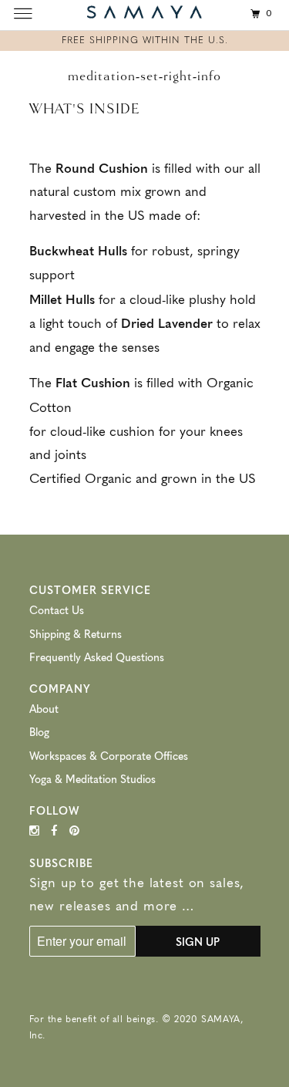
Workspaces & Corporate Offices (108, 755)
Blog (39, 731)
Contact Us (56, 609)
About (44, 708)
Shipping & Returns (75, 633)
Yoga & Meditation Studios (92, 778)
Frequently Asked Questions (96, 656)
